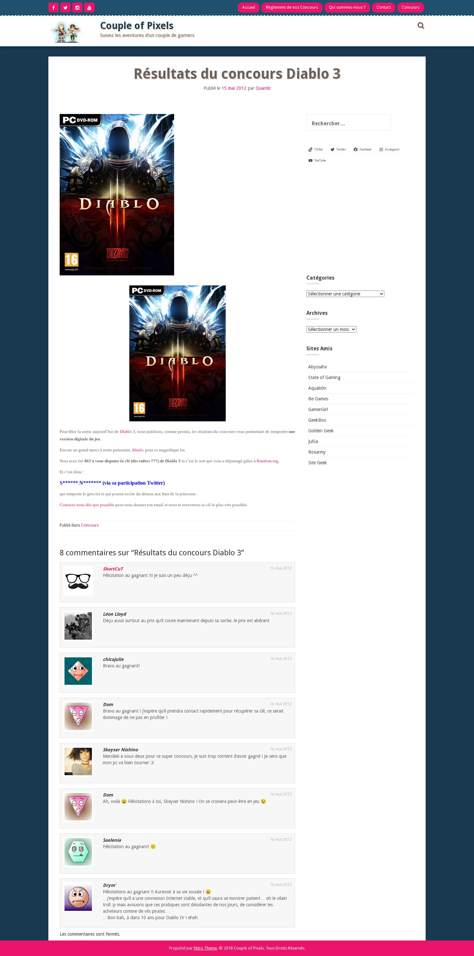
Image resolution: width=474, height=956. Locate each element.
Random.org (267, 460)
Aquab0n (317, 388)
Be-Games (318, 398)
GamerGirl (318, 409)
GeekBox (317, 420)
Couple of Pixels (136, 25)
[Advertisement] (359, 221)
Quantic (263, 88)
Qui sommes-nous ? (347, 7)
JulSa (313, 441)
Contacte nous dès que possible (87, 504)
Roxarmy (317, 452)
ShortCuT (113, 568)
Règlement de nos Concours (292, 7)
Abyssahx (317, 366)
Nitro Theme (205, 948)
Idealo (137, 449)
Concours (411, 7)
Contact (384, 7)
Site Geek (317, 462)
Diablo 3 (127, 431)
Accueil (248, 7)
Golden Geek (321, 430)
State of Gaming (324, 377)
